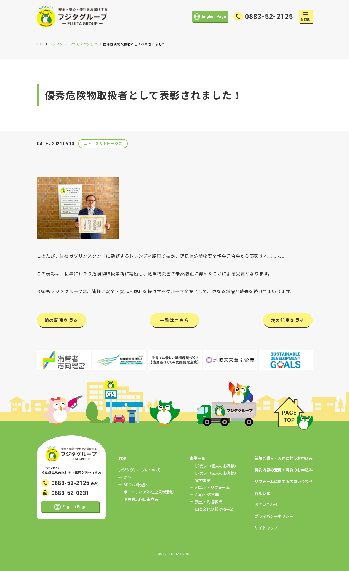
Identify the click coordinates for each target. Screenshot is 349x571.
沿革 (127, 477)
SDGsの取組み (136, 484)
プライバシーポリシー (274, 516)
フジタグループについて (139, 469)
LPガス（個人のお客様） (216, 466)
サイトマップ (266, 527)
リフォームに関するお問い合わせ (284, 481)
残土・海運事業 (208, 501)
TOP (122, 458)
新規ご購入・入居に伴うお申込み (284, 458)
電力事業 (203, 480)
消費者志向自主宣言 (141, 499)
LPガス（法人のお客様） (216, 473)
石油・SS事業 (207, 494)
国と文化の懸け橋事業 (214, 509)
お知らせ (262, 493)
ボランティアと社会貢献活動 (149, 492)
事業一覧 (197, 458)
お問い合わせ (266, 504)
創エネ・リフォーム (212, 487)
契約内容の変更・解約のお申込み (284, 469)
